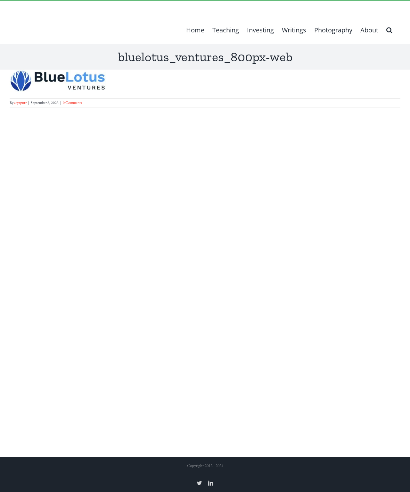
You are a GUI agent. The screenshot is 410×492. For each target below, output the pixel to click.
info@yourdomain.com (98, 8)
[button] (389, 30)
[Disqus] (205, 187)
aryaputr (20, 102)
